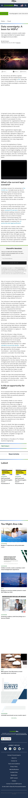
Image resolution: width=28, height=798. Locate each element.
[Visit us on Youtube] (14, 748)
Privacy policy (14, 766)
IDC (19, 79)
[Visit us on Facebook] (5, 748)
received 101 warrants (11, 210)
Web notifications (14, 769)
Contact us (14, 761)
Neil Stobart (6, 41)
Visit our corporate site (21, 734)
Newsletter (24, 71)
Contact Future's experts (14, 755)
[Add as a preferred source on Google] (6, 738)
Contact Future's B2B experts (14, 783)
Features (18, 42)
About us (14, 758)
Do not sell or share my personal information (14, 786)
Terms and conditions (14, 763)
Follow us (16, 71)
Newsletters (14, 775)
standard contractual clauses (10, 345)
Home (3, 21)
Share (4, 71)
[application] (14, 169)
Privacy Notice (21, 269)
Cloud (9, 21)
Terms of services (19, 268)
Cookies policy (14, 772)
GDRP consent (14, 778)
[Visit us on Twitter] (10, 748)
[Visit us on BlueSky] (19, 748)
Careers (14, 781)
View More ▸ (14, 718)
